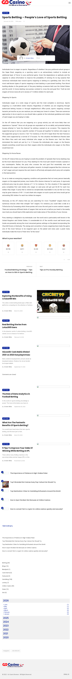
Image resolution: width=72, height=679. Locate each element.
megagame (6, 650)
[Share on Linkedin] (52, 58)
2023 (6, 625)
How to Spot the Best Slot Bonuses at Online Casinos (30, 500)
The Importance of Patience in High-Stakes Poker (29, 473)
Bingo (4, 566)
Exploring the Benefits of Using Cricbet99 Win (17, 297)
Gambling (5, 579)
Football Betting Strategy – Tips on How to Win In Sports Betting (18, 271)
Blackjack (5, 569)
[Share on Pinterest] (49, 58)
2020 (6, 637)
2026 (6, 600)
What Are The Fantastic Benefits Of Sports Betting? (15, 424)
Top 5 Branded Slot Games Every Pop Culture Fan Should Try (33, 482)
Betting (5, 13)
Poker (4, 589)
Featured (5, 576)
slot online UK (15, 650)
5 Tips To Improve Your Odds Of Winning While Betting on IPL (17, 449)
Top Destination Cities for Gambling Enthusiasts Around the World (35, 491)
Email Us (66, 674)
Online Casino (6, 586)
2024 (6, 621)
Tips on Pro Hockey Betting (51, 270)
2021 (5, 633)
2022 (6, 629)
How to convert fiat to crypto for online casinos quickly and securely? (36, 509)
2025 (6, 618)
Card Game (6, 573)
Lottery (4, 583)
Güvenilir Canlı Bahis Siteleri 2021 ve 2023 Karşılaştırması (16, 353)
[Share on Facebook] (43, 58)
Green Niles (30, 58)
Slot (3, 592)
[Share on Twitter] (46, 58)
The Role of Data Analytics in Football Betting (16, 395)
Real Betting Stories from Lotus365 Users (14, 326)
